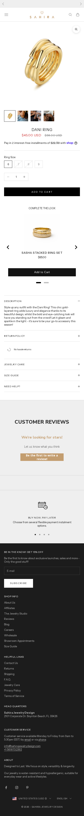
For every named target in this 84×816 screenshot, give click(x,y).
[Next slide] (76, 247)
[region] (42, 512)
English (62, 798)
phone (42, 739)
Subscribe (18, 583)
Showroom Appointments (19, 640)
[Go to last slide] (8, 247)
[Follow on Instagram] (17, 787)
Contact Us (11, 663)
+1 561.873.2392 (13, 749)
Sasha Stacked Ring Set (42, 253)
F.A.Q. (7, 679)
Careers (9, 629)
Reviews (9, 618)
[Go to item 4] (49, 116)
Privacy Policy (12, 690)
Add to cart (42, 191)
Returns (9, 668)
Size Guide (10, 646)
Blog (6, 624)
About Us (9, 602)
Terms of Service (14, 696)
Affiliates (9, 608)
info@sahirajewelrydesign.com (22, 746)
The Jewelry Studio (15, 613)
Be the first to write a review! (42, 457)
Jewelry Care (12, 685)
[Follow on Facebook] (6, 787)
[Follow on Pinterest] (27, 787)
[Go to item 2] (23, 116)
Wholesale (10, 635)
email (27, 739)
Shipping (9, 674)
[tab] (38, 282)
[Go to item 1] (9, 116)
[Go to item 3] (36, 116)
